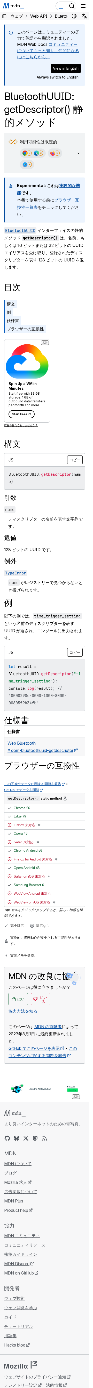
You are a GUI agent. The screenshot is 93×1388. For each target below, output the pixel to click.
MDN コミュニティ (22, 1235)
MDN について (18, 1163)
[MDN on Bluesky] (16, 1138)
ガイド (10, 1317)
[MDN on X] (26, 1138)
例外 (10, 561)
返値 (10, 538)
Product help (16, 1210)
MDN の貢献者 (48, 1026)
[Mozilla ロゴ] (20, 1365)
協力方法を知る (23, 1011)
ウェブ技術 (14, 1298)
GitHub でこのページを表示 (34, 1048)
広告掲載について (20, 1191)
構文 (11, 304)
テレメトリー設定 (20, 1385)
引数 (10, 497)
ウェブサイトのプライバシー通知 (35, 1376)
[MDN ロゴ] (15, 1113)
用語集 (10, 1335)
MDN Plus (13, 1201)
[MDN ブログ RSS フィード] (44, 1138)
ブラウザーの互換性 (25, 328)
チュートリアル (18, 1326)
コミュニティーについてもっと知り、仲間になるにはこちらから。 (48, 50)
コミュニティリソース (24, 1245)
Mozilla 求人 (15, 1182)
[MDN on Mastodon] (35, 1138)
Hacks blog (14, 1345)
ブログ (10, 1173)
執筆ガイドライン (20, 1254)
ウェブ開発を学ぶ (20, 1307)
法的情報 (54, 1385)
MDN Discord (16, 1263)
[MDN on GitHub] (7, 1138)
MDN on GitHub (19, 1273)
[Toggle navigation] (83, 6)
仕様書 (13, 320)
